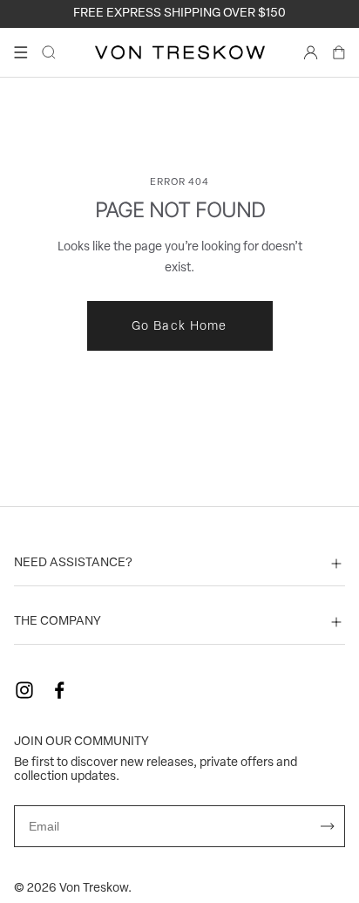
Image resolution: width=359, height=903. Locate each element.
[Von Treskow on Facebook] (59, 690)
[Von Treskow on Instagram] (24, 690)
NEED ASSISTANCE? (73, 563)
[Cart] (339, 52)
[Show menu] (21, 52)
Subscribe (327, 826)
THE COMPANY (57, 621)
